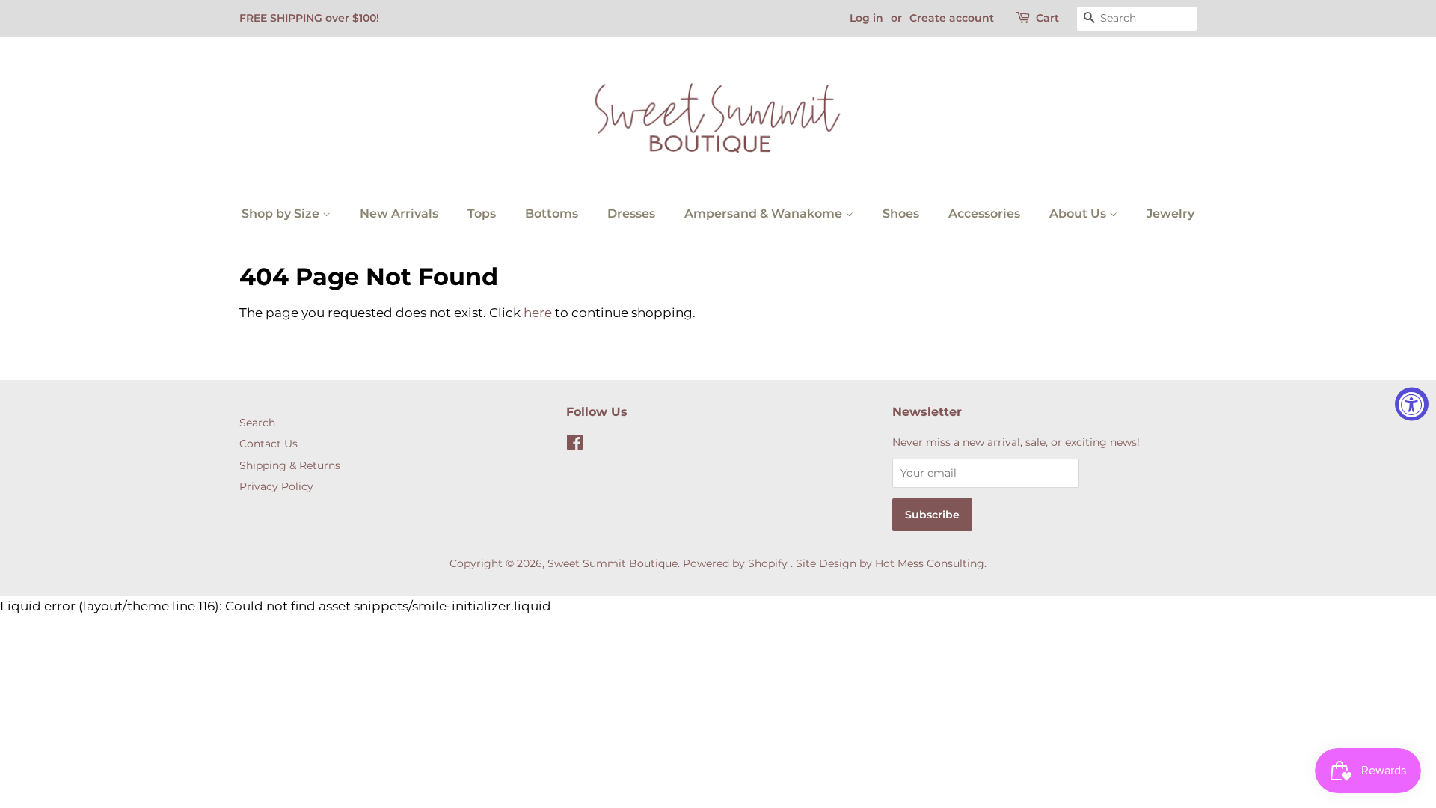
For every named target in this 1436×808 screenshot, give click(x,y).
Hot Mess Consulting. (931, 563)
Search (257, 422)
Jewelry (1170, 213)
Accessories (984, 213)
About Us (1079, 213)
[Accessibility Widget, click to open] (1412, 404)
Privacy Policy (276, 486)
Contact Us (268, 443)
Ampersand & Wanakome (764, 213)
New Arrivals (399, 213)
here (538, 312)
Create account (951, 18)
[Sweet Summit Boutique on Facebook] (574, 445)
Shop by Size (282, 213)
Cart (1047, 18)
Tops (481, 213)
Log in (866, 18)
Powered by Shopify (735, 563)
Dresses (631, 213)
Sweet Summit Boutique (612, 563)
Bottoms (551, 213)
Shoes (901, 213)
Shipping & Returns (289, 465)
